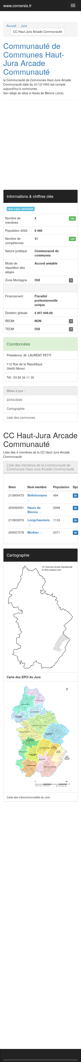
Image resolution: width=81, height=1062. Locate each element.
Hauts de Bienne (34, 509)
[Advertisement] (40, 144)
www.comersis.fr (17, 5)
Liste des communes (21, 417)
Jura (24, 25)
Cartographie (16, 408)
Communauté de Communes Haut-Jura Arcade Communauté (33, 58)
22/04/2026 (14, 399)
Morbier (33, 532)
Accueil (11, 25)
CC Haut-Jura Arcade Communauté (37, 31)
